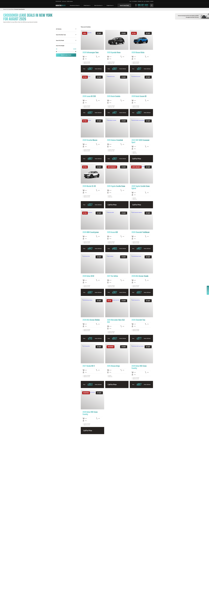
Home (4, 9)
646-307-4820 (143, 5)
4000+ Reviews (70, 1)
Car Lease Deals (10, 9)
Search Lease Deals (124, 5)
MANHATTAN (61, 5)
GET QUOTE (99, 33)
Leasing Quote (207, 290)
